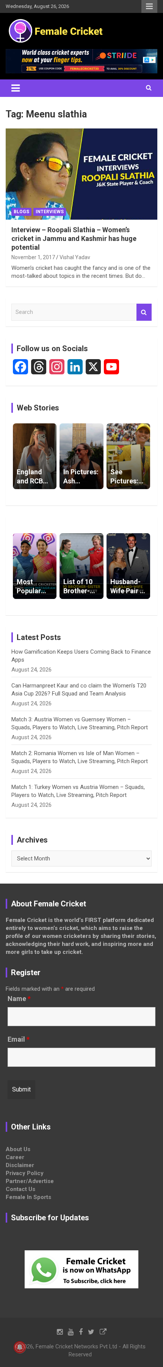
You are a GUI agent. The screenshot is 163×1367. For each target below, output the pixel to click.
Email (19, 1039)
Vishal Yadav (75, 257)
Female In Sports (28, 1197)
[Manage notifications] (20, 1347)
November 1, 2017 (33, 257)
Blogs (21, 211)
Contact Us (20, 1189)
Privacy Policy (25, 1173)
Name (19, 999)
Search (144, 312)
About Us (18, 1149)
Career (15, 1157)
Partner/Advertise (30, 1181)
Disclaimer (20, 1165)
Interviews (50, 211)
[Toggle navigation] (15, 88)
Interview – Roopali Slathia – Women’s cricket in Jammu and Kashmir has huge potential (73, 239)
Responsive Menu (149, 6)
